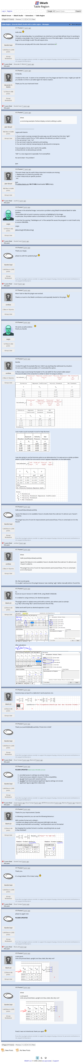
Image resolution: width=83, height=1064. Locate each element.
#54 (16, 724)
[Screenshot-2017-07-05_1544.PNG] (41, 501)
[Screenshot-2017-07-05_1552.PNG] (32, 451)
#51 (16, 549)
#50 (16, 507)
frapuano (78, 803)
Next (33, 19)
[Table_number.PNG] (39, 858)
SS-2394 (22, 781)
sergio (8, 224)
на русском (47, 1061)
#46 (16, 248)
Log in (4, 11)
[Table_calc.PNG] (48, 684)
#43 (16, 112)
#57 (16, 868)
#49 (16, 359)
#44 (16, 169)
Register (9, 11)
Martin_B (8, 603)
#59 (16, 953)
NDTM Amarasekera (48, 803)
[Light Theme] (37, 1058)
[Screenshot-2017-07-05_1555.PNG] (48, 428)
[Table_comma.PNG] (48, 641)
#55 (16, 766)
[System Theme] (45, 1058)
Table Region (40, 16)
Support (56, 1061)
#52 (16, 589)
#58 (16, 911)
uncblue (8, 305)
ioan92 (16, 201)
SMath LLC (28, 1061)
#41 (16, 28)
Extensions (29, 16)
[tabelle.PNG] (47, 710)
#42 (16, 71)
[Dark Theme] (41, 1058)
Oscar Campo (18, 760)
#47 (16, 290)
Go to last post (76, 24)
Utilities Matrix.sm (23, 184)
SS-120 (22, 779)
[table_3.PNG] (37, 981)
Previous (18, 19)
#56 (16, 809)
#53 (16, 690)
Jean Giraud (8, 127)
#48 (16, 322)
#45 (16, 207)
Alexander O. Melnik (20, 64)
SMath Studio (18, 16)
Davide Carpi (8, 45)
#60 (16, 987)
